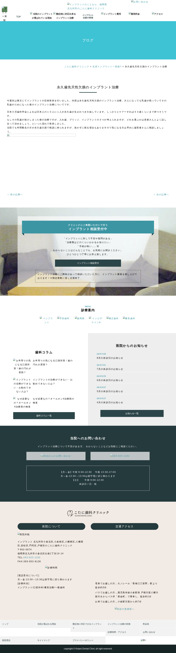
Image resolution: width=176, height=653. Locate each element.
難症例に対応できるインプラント (87, 626)
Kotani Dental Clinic (85, 649)
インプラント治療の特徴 (119, 624)
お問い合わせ (149, 632)
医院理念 (6, 640)
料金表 (146, 624)
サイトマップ (43, 640)
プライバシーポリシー (83, 640)
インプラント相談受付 (88, 263)
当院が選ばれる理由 (46, 624)
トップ (5, 624)
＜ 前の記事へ (15, 194)
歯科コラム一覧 (44, 415)
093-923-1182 (32, 557)
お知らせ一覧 (132, 413)
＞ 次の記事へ (161, 194)
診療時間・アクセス (117, 632)
